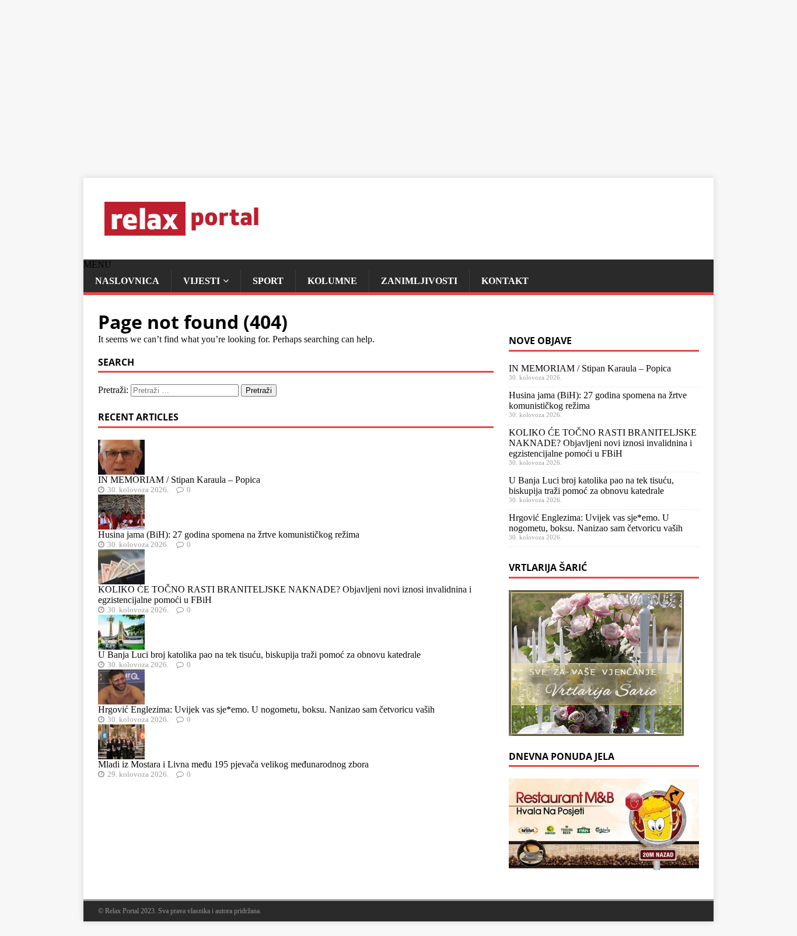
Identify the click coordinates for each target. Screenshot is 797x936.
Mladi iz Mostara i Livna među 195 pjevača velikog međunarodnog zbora (233, 764)
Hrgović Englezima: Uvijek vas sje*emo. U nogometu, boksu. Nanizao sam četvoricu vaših (266, 709)
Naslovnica (127, 281)
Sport (268, 281)
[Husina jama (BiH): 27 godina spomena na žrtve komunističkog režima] (121, 524)
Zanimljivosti (419, 281)
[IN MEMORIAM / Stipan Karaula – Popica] (121, 469)
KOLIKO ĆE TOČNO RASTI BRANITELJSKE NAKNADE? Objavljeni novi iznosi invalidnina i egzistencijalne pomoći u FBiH (603, 442)
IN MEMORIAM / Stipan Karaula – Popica (179, 480)
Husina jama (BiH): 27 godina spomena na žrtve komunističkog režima (228, 534)
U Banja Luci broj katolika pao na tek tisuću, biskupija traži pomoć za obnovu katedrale (259, 655)
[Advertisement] (350, 81)
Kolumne (332, 281)
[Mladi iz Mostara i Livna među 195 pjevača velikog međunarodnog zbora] (121, 754)
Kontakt (505, 281)
